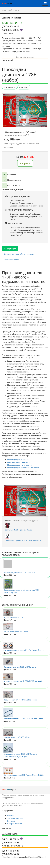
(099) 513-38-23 (10, 29)
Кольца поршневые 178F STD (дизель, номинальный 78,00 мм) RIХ (20, 755)
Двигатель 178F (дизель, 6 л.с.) (18, 529)
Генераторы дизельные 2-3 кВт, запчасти (23, 540)
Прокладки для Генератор (18, 462)
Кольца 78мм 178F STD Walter (16, 737)
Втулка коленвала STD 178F (15, 631)
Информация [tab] (10, 248)
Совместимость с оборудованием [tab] (19, 254)
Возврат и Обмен (14, 823)
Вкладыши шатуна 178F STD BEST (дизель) (22, 681)
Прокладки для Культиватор (19, 465)
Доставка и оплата (15, 818)
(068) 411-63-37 (10, 850)
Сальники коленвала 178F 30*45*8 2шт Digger (23, 650)
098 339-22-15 (13, 185)
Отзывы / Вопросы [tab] (12, 259)
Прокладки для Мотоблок (18, 459)
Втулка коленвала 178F (13, 617)
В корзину (25, 163)
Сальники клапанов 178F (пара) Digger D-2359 (24, 775)
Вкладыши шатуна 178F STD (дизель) (20, 666)
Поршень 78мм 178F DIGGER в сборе (20, 699)
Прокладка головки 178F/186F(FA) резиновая (23, 718)
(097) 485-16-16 (10, 26)
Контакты (11, 820)
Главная (11, 815)
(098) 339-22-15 (12, 23)
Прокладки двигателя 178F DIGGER (19, 572)
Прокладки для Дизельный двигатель (23, 467)
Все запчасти (9, 87)
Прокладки (24, 87)
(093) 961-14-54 (10, 854)
